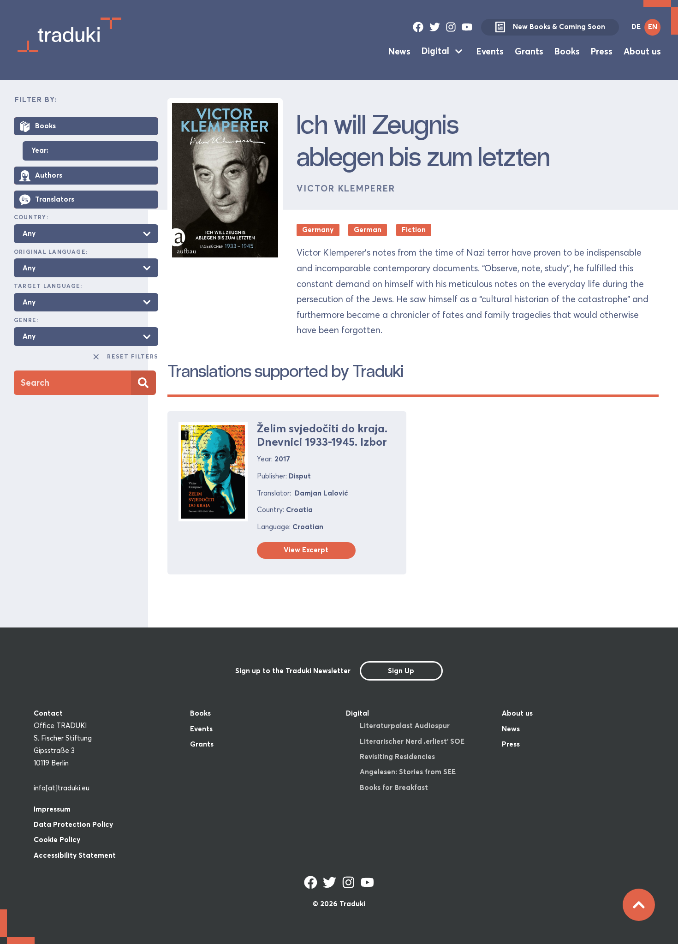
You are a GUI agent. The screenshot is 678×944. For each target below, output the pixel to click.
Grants (529, 50)
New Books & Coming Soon (559, 26)
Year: (39, 151)
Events (490, 50)
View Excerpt (306, 549)
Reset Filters (132, 356)
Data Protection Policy (73, 824)
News (399, 50)
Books (567, 50)
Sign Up (401, 670)
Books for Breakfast (394, 787)
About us (642, 50)
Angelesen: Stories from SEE (408, 771)
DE (636, 26)
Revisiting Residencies (397, 756)
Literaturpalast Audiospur (405, 725)
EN (652, 26)
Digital (435, 50)
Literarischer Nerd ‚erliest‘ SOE (412, 741)
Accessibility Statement (75, 855)
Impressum (52, 809)
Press (602, 50)
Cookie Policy (57, 839)
